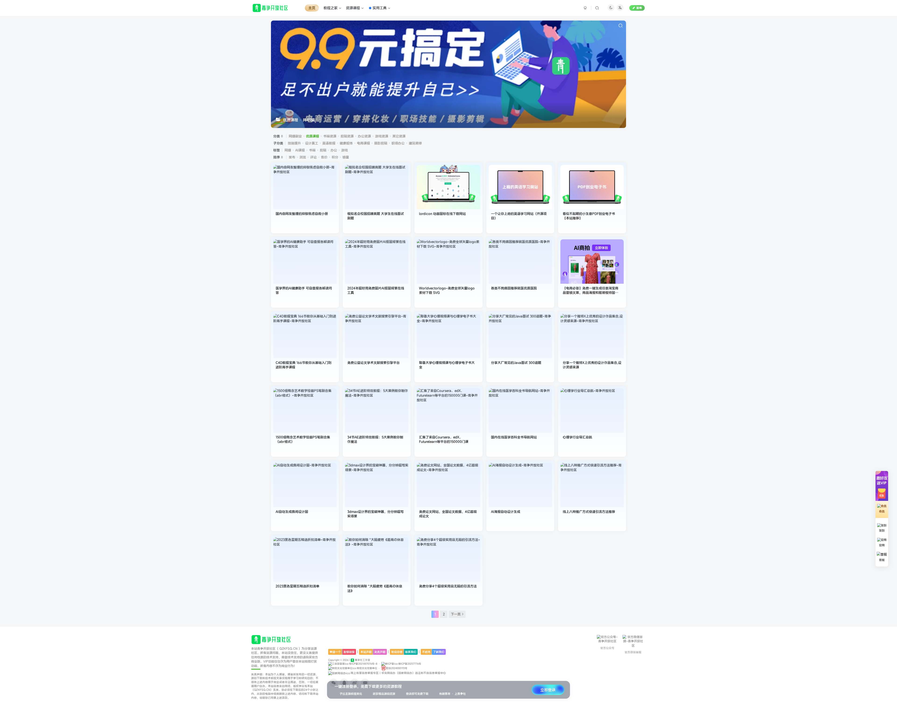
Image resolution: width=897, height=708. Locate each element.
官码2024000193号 (396, 668)
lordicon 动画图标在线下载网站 (442, 214)
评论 (313, 157)
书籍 (312, 150)
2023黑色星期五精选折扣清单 (297, 586)
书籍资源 (329, 136)
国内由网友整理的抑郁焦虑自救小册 (302, 214)
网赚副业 (295, 136)
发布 (639, 8)
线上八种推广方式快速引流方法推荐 (589, 512)
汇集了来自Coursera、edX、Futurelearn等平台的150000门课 (443, 439)
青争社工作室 (362, 660)
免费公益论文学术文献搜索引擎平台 (373, 363)
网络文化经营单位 (366, 668)
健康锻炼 (346, 143)
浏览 (302, 157)
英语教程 (328, 143)
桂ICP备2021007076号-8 (362, 663)
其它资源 (399, 136)
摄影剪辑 (380, 143)
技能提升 (294, 143)
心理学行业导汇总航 (577, 437)
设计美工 (311, 143)
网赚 (288, 150)
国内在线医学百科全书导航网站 (514, 437)
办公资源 (364, 136)
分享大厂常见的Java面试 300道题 (516, 363)
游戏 (344, 150)
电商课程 (363, 143)
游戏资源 (381, 136)
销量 (345, 157)
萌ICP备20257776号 (409, 663)
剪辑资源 (347, 136)
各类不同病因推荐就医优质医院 (514, 288)
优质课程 (312, 136)
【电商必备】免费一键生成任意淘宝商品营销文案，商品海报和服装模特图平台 (590, 292)
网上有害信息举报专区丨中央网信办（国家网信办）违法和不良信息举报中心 (398, 673)
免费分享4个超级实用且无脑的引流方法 (448, 586)
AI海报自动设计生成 (505, 512)
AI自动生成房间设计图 (292, 512)
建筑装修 (415, 143)
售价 (324, 157)
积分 (335, 157)
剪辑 (323, 150)
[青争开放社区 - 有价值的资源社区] (271, 639)
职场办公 (398, 143)
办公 (334, 150)
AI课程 (300, 150)
